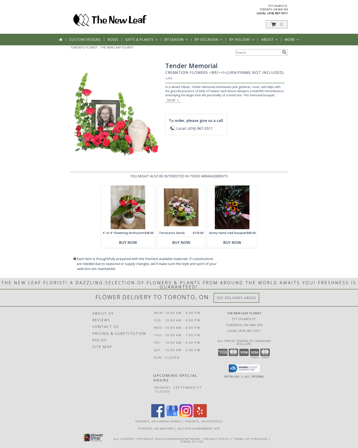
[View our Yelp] (200, 416)
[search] (284, 52)
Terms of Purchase (250, 439)
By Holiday (239, 39)
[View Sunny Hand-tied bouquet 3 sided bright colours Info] (232, 207)
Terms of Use (191, 441)
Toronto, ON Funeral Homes (158, 421)
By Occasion (206, 39)
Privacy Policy (217, 439)
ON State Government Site (198, 428)
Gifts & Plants (139, 39)
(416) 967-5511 (277, 13)
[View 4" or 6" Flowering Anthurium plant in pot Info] (128, 207)
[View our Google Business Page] (172, 416)
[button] (277, 24)
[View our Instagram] (186, 416)
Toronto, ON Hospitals (204, 421)
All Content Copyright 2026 (138, 439)
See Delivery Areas (236, 297)
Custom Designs (85, 39)
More (290, 39)
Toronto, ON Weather (156, 428)
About (267, 39)
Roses (113, 39)
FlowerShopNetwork (182, 439)
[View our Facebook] (157, 416)
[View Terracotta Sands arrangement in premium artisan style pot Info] (181, 207)
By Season (174, 39)
